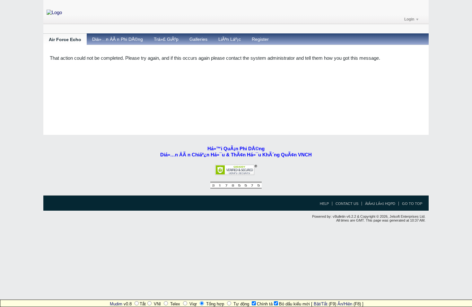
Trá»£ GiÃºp (166, 39)
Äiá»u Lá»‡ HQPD (380, 204)
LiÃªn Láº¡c (229, 39)
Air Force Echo (65, 39)
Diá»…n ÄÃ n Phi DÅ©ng (117, 39)
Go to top (412, 204)
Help (324, 204)
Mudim (116, 304)
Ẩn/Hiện (344, 304)
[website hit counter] (236, 187)
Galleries (198, 39)
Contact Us (347, 204)
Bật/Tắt (321, 304)
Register (260, 39)
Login (409, 19)
